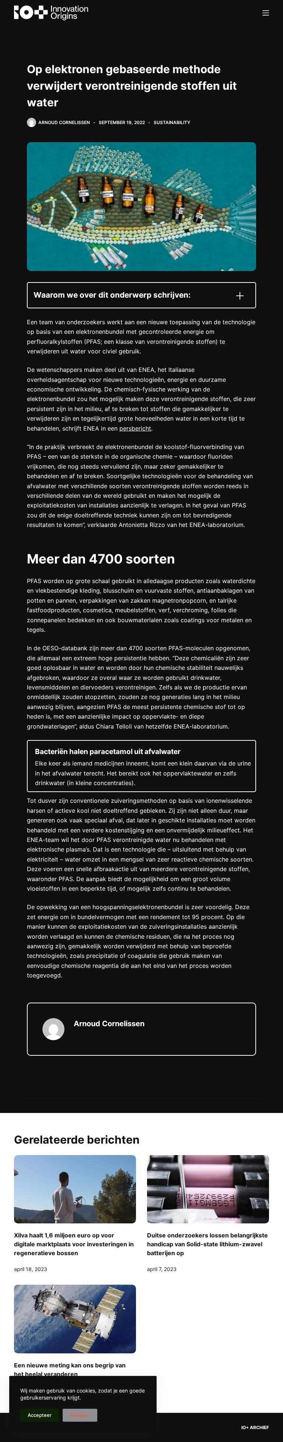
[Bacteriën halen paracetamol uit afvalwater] (141, 766)
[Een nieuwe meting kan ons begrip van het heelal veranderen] (75, 1319)
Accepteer (40, 1415)
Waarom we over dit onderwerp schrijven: (112, 294)
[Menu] (265, 13)
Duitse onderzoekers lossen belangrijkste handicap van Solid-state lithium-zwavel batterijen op (207, 1244)
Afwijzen (80, 1415)
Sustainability (172, 122)
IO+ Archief (255, 1427)
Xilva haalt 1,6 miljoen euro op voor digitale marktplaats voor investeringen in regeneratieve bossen (74, 1244)
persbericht (135, 428)
